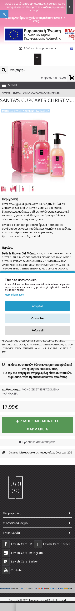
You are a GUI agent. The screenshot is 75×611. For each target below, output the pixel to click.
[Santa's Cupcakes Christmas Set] (37, 145)
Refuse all (37, 330)
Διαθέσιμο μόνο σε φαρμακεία (39, 425)
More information (14, 294)
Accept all (37, 306)
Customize (37, 318)
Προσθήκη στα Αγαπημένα (38, 442)
